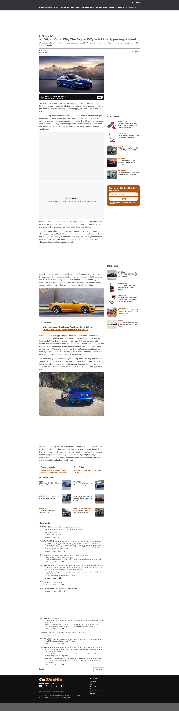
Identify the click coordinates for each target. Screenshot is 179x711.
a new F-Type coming (58, 336)
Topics (120, 7)
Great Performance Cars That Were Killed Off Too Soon (128, 173)
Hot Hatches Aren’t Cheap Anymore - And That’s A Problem (127, 162)
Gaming (94, 7)
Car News (49, 36)
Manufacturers (107, 7)
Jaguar (77, 231)
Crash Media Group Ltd (50, 692)
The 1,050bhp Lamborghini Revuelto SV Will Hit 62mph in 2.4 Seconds (128, 275)
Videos (85, 7)
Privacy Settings (95, 690)
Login (92, 691)
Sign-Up (92, 693)
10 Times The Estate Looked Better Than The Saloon (65, 330)
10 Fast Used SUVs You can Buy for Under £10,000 (49, 497)
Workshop (130, 7)
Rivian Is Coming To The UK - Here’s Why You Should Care (128, 149)
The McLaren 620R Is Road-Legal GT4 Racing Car (87, 471)
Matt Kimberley (44, 50)
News (57, 7)
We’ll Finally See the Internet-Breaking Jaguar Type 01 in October (83, 498)
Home (41, 36)
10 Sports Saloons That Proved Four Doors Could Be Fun (67, 327)
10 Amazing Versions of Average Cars (47, 511)
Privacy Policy (113, 203)
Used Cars (76, 481)
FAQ (91, 684)
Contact (92, 683)
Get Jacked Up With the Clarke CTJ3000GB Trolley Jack (128, 136)
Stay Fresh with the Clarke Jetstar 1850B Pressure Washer (127, 287)
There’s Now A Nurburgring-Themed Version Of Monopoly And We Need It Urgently (54, 471)
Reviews (65, 7)
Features (76, 7)
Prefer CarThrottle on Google (55, 96)
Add (99, 97)
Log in (137, 2)
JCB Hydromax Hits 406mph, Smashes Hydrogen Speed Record (128, 324)
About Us (93, 681)
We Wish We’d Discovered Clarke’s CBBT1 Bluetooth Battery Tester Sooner (127, 299)
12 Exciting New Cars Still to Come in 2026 (49, 484)
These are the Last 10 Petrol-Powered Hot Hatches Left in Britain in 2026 (128, 311)
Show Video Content (71, 198)
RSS (91, 688)
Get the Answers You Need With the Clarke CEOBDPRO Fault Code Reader (128, 125)
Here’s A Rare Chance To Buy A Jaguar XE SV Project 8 (83, 511)
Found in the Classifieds (82, 509)
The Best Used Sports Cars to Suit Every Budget (82, 484)
